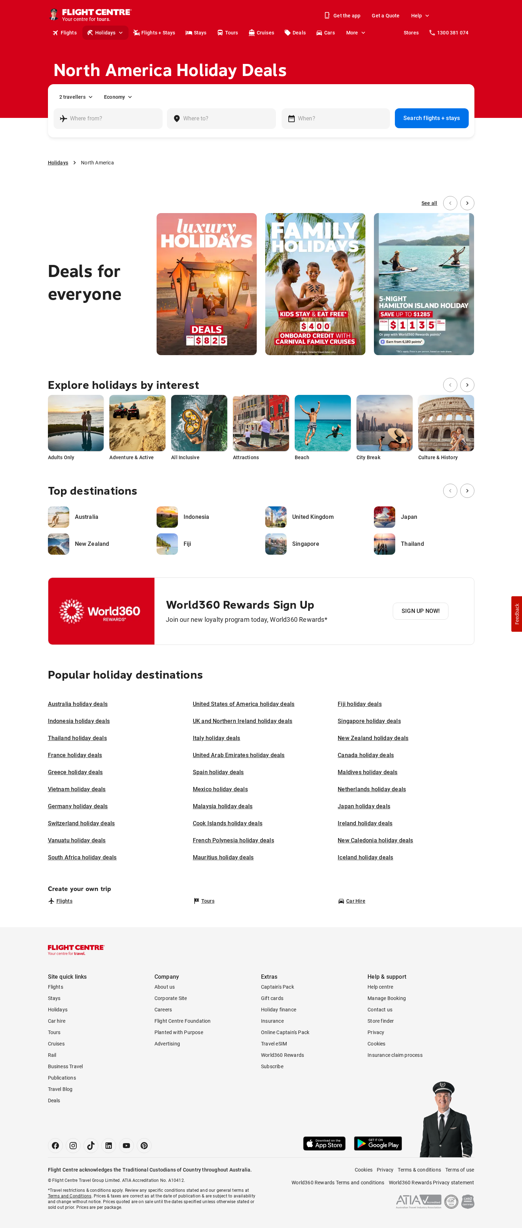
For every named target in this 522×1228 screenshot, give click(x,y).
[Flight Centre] (76, 950)
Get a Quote (385, 15)
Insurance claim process (395, 1055)
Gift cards (272, 998)
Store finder (381, 1021)
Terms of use (459, 1170)
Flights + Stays (158, 33)
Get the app (346, 15)
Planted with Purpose (178, 1032)
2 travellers (72, 97)
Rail (52, 1055)
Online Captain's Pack (285, 1032)
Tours (231, 33)
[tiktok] (90, 1145)
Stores (411, 33)
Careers (163, 1009)
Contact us (380, 1009)
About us (164, 987)
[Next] (467, 203)
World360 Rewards (282, 1055)
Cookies (376, 1044)
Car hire (57, 1021)
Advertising (167, 1044)
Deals (299, 33)
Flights (69, 33)
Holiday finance (278, 1009)
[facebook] (55, 1145)
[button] (516, 614)
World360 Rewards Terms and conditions (338, 1182)
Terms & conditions (419, 1170)
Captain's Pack (277, 987)
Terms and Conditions (70, 1196)
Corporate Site (170, 998)
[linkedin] (108, 1145)
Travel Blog (60, 1089)
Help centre (380, 987)
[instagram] (73, 1145)
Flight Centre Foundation (182, 1021)
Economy (114, 97)
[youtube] (126, 1145)
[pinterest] (144, 1145)
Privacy (376, 1032)
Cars (329, 33)
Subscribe (272, 1066)
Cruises (265, 33)
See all (429, 203)
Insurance (272, 1021)
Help (416, 15)
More (352, 33)
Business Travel (65, 1066)
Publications (62, 1078)
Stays (200, 33)
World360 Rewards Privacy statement (431, 1182)
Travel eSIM (274, 1044)
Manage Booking (387, 998)
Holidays (105, 33)
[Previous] (450, 203)
